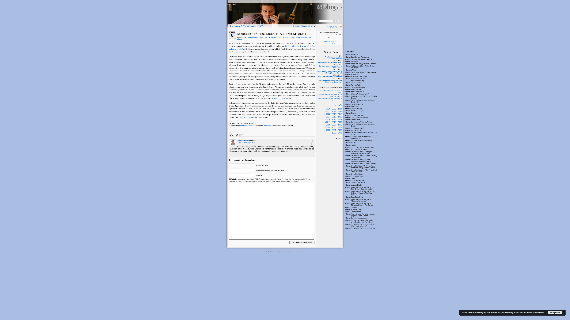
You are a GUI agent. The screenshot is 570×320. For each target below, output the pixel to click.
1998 (340, 133)
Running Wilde (356, 85)
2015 (340, 117)
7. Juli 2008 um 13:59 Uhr (246, 143)
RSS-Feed (333, 27)
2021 (340, 111)
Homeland (354, 61)
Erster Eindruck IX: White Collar (362, 147)
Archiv (338, 105)
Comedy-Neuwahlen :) (359, 218)
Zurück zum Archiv (329, 44)
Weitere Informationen (535, 313)
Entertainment (252, 37)
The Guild (354, 55)
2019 (334, 114)
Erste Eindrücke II (357, 174)
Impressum (299, 252)
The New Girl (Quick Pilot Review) (363, 64)
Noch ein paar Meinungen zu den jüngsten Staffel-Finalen (363, 215)
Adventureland (355, 212)
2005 (328, 127)
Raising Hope (356, 83)
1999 (334, 133)
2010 (334, 122)
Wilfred (353, 70)
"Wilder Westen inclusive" (360, 94)
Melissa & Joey (356, 89)
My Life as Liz (356, 130)
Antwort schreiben (248, 126)
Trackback (267, 126)
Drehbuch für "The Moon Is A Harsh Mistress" (272, 33)
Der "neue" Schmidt (358, 183)
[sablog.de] (329, 13)
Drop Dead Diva (357, 197)
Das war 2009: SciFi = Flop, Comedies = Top (361, 137)
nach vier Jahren (245, 117)
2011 (328, 122)
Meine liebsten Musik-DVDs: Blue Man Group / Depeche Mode (363, 188)
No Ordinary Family (358, 87)
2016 (334, 117)
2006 (340, 125)
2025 (334, 109)
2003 (340, 127)
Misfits (353, 143)
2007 (334, 125)
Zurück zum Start (329, 41)
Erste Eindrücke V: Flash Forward (363, 164)
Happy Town (355, 120)
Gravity (353, 113)
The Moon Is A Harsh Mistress (296, 46)
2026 (328, 109)
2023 (328, 111)
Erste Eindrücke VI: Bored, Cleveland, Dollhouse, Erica (361, 160)
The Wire (354, 74)
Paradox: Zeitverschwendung (361, 140)
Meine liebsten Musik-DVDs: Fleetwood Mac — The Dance (362, 204)
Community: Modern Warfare (361, 122)
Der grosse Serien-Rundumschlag (363, 72)
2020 (328, 114)
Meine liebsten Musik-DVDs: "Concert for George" (361, 200)
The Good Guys (357, 111)
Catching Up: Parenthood (360, 57)
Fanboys (354, 207)
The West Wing (356, 209)
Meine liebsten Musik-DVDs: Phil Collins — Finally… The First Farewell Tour (362, 193)
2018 (340, 114)
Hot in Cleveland (357, 104)
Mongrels (354, 106)
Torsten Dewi (243, 141)
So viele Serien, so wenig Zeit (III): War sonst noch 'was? (363, 225)
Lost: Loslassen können (359, 117)
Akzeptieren (555, 312)
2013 (334, 119)
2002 (328, 130)
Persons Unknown (357, 115)
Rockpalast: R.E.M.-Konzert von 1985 (246, 26)
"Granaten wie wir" (357, 180)
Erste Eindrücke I (357, 176)
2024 (340, 109)
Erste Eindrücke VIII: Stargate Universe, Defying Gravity (361, 152)
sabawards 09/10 (357, 92)
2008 (328, 125)
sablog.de (321, 35)
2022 (334, 111)
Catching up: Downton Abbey (361, 59)
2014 (328, 119)
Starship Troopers (278, 98)
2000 (340, 130)
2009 (340, 122)
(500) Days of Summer (359, 149)
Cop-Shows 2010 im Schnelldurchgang (358, 79)
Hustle (353, 145)
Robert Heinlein (275, 37)
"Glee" (353, 178)
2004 (334, 127)
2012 (340, 119)
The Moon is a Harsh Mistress (295, 37)
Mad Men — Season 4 (359, 76)
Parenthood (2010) (358, 128)
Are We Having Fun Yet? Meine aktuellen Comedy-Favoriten (362, 221)
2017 (328, 117)
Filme (261, 37)
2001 (334, 130)
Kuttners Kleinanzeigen (303, 26)
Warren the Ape (356, 108)
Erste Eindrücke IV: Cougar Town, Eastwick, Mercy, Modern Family (363, 167)
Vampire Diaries (356, 185)
